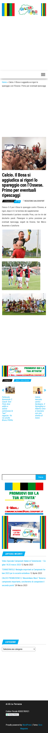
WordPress (27, 725)
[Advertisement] (24, 44)
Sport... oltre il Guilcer (22, 380)
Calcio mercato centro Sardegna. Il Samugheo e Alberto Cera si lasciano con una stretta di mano (40, 407)
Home (4, 82)
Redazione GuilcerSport (34, 201)
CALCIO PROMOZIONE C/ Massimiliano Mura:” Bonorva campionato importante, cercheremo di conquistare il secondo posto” (23, 582)
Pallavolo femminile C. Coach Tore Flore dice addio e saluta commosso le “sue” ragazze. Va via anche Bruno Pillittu (7, 408)
